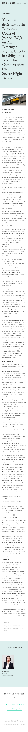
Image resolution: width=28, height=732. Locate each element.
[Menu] (25, 3)
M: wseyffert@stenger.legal (7, 675)
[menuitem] (11, 724)
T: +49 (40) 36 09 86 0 (6, 673)
